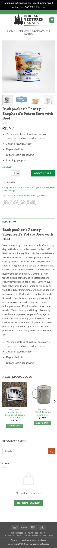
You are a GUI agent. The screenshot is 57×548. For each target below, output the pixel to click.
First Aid (48, 535)
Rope (30, 533)
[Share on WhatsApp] (5, 202)
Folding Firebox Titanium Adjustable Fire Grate (15, 415)
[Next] (49, 66)
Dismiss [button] (40, 6)
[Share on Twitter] (16, 202)
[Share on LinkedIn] (33, 202)
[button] (4, 20)
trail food (43, 195)
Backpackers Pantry (22, 187)
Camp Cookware (32, 535)
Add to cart (42, 173)
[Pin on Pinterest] (28, 202)
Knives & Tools (13, 535)
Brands (23, 31)
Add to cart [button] (15, 426)
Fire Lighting (18, 533)
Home (11, 31)
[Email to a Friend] (22, 202)
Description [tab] (9, 221)
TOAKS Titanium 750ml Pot (42, 413)
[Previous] (7, 66)
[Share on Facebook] (11, 202)
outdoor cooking (31, 195)
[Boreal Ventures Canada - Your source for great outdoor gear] (28, 20)
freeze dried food (15, 195)
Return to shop (28, 502)
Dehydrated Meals (40, 187)
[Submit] (51, 451)
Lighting (40, 533)
